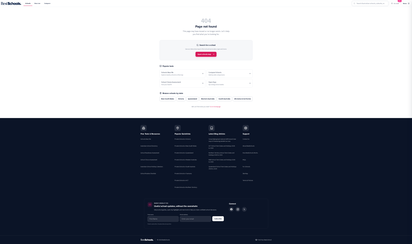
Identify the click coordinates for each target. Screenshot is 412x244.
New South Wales (167, 99)
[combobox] (370, 3)
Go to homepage (215, 107)
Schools (28, 3)
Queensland (192, 99)
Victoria (181, 99)
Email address (184, 214)
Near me (37, 3)
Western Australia (207, 99)
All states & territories (242, 99)
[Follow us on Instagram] (237, 209)
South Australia (224, 99)
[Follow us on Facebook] (231, 209)
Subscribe (218, 219)
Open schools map (204, 54)
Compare (47, 3)
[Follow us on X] (244, 209)
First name (150, 214)
